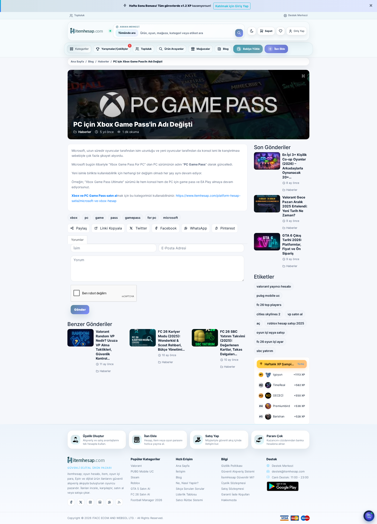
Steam (135, 477)
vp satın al (295, 314)
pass (114, 217)
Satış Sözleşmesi (232, 488)
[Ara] (239, 33)
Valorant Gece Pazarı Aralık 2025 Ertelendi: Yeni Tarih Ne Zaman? (294, 206)
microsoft (170, 217)
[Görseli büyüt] (303, 76)
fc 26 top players (269, 305)
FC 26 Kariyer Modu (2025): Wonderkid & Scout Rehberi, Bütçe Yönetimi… (171, 340)
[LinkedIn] (100, 502)
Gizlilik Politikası (231, 465)
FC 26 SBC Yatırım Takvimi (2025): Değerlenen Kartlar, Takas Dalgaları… (232, 342)
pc (86, 217)
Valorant (136, 465)
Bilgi (224, 459)
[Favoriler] (280, 31)
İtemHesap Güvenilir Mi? (237, 477)
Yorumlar (77, 239)
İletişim (180, 471)
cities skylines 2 (268, 314)
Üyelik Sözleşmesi (233, 483)
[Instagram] (90, 502)
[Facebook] (71, 502)
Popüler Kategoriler (145, 459)
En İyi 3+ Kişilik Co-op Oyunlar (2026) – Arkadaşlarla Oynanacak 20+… (294, 166)
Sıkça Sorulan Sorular (190, 488)
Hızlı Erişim (184, 459)
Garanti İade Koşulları (235, 494)
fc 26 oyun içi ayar (270, 341)
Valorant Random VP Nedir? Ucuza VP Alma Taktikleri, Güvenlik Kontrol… (107, 344)
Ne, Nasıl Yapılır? (187, 483)
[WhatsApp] (109, 502)
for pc (151, 217)
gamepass (133, 217)
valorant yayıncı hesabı (274, 286)
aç (258, 323)
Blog (91, 61)
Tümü (300, 363)
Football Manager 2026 (146, 500)
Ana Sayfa (77, 61)
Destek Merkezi (282, 465)
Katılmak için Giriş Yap (231, 6)
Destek (271, 459)
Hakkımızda (228, 500)
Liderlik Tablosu (186, 494)
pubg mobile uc (268, 295)
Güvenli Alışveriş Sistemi (237, 471)
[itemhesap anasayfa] (90, 31)
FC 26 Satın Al (140, 494)
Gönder (80, 309)
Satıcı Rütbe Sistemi (189, 500)
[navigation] (188, 48)
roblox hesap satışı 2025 (285, 323)
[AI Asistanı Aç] (368, 515)
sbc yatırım (265, 351)
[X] (80, 502)
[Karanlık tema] (251, 31)
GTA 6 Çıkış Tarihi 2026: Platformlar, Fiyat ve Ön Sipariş (292, 244)
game (99, 217)
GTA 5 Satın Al (140, 488)
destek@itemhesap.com (288, 471)
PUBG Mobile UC (142, 471)
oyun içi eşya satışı (271, 332)
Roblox (135, 483)
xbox (73, 217)
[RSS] (119, 502)
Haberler (103, 61)
